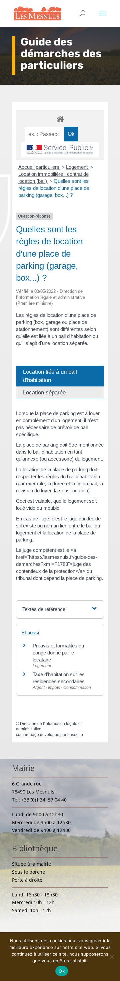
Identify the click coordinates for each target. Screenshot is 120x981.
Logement (77, 167)
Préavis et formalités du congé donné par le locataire (58, 652)
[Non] (111, 956)
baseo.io (75, 734)
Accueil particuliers (39, 167)
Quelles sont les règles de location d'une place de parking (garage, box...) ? (53, 188)
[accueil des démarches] (60, 119)
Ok (62, 971)
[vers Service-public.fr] (60, 149)
